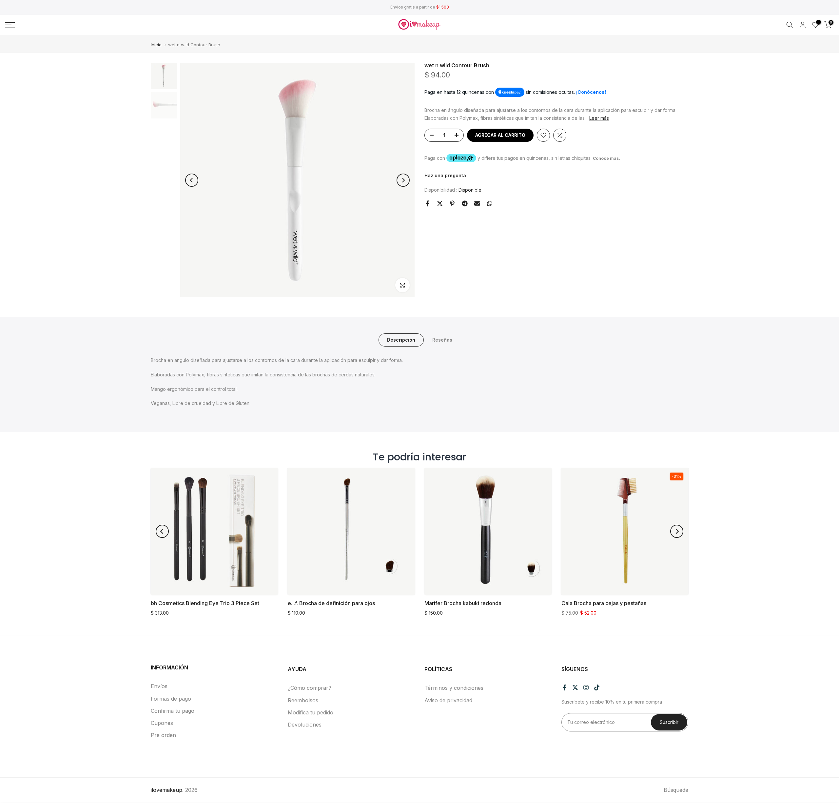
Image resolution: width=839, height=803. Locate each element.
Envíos (159, 686)
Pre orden (163, 735)
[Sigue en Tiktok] (597, 687)
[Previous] (191, 180)
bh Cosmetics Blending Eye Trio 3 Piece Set (205, 603)
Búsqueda (676, 790)
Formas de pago (171, 698)
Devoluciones (305, 724)
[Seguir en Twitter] (575, 687)
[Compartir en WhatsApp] (490, 203)
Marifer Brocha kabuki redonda (462, 603)
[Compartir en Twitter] (440, 203)
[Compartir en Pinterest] (452, 203)
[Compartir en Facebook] (427, 203)
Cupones (162, 723)
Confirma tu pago (172, 711)
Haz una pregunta (445, 176)
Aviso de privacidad (448, 700)
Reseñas (442, 340)
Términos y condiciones (453, 688)
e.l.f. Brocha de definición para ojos (331, 603)
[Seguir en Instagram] (586, 687)
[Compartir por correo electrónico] (477, 203)
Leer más (599, 118)
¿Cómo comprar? (309, 688)
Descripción (401, 340)
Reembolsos (303, 700)
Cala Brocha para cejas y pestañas (603, 603)
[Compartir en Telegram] (465, 203)
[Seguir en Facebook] (564, 687)
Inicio (156, 45)
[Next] (403, 180)
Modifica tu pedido (310, 712)
